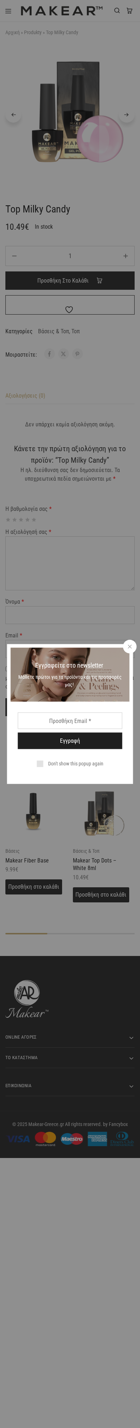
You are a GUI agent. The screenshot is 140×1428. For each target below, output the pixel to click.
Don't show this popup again (75, 763)
